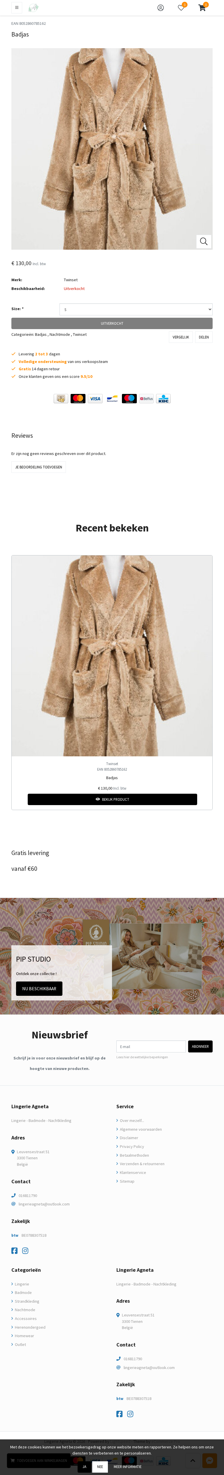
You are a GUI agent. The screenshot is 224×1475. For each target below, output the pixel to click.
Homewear (24, 1335)
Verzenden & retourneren (141, 1163)
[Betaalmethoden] (61, 398)
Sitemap (126, 1181)
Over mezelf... (131, 1120)
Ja (84, 1466)
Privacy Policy (131, 1146)
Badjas (41, 334)
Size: (17, 308)
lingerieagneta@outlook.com (44, 1204)
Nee (100, 1466)
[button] (202, 8)
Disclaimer (128, 1137)
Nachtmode (60, 334)
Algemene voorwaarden (140, 1129)
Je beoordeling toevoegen (38, 467)
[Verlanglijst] (20, 799)
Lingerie (21, 1284)
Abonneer (200, 1046)
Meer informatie (127, 1466)
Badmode (23, 1292)
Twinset (71, 279)
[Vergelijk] (204, 799)
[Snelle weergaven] (203, 564)
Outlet (20, 1344)
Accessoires (25, 1318)
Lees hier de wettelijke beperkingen (142, 1057)
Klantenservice (132, 1172)
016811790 (28, 1195)
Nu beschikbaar (39, 988)
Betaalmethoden (134, 1155)
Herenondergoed (30, 1327)
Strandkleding (26, 1301)
